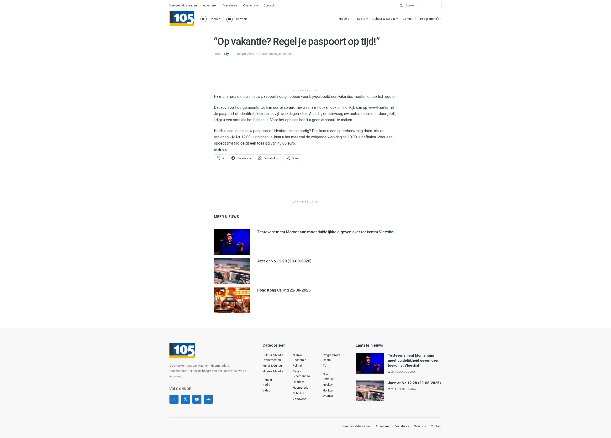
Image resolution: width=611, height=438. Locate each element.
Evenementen (272, 360)
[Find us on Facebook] (174, 399)
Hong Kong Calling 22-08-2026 (284, 290)
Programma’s (429, 19)
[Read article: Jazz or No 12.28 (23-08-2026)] (232, 271)
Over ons (249, 5)
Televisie (242, 19)
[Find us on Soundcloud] (208, 399)
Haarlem (298, 382)
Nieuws (344, 19)
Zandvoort (299, 399)
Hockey (328, 384)
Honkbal (328, 390)
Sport (361, 19)
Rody (225, 54)
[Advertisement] (305, 74)
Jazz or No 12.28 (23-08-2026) (284, 261)
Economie (299, 360)
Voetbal (328, 396)
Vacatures (230, 5)
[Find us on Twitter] (185, 399)
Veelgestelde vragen (183, 5)
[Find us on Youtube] (196, 399)
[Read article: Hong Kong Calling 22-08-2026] (232, 300)
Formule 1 (329, 379)
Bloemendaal (302, 376)
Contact (268, 5)
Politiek (297, 365)
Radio (214, 19)
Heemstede (300, 387)
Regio (296, 371)
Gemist (407, 19)
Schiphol (298, 393)
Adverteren (210, 5)
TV (325, 365)
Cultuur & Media (383, 19)
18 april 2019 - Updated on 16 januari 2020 (265, 54)
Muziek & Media (273, 371)
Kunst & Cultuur (273, 365)
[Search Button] (399, 5)
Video (266, 390)
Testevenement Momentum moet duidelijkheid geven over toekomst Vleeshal (325, 231)
